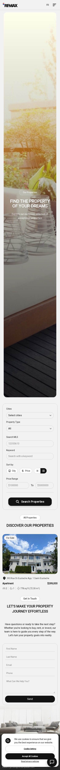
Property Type (13, 422)
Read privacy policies (30, 761)
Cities (9, 409)
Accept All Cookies (30, 756)
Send (30, 699)
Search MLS (12, 437)
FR (47, 5)
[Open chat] (52, 762)
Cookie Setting (30, 749)
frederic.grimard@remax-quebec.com (18, 767)
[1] (37, 470)
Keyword (10, 450)
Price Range (12, 479)
